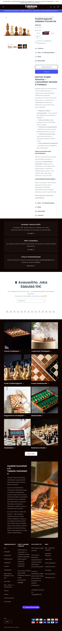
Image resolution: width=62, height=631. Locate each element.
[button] (3, 7)
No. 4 (39, 33)
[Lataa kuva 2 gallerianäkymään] (15, 46)
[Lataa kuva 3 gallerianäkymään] (20, 46)
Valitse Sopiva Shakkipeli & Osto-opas (9, 575)
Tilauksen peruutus (9, 598)
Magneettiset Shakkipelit (14, 415)
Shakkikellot (9, 448)
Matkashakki (36, 415)
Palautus (6, 594)
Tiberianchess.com (50, 577)
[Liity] (43, 301)
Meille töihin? (48, 559)
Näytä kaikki (31, 453)
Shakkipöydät (7, 570)
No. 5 (45, 33)
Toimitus (6, 590)
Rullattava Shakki (38, 448)
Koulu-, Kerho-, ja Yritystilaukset (8, 586)
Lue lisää (30, 233)
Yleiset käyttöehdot (50, 563)
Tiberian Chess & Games (13, 627)
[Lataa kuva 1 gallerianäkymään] (10, 46)
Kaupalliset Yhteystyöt (48, 554)
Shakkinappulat (8, 559)
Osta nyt (46, 71)
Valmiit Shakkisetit (11, 351)
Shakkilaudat (7, 555)
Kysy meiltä (7, 581)
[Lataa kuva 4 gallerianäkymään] (25, 46)
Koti (5, 548)
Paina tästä (30, 265)
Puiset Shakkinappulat (13, 383)
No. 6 (53, 33)
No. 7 (38, 37)
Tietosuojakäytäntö (50, 574)
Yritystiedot (48, 570)
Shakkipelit (7, 551)
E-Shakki (6, 566)
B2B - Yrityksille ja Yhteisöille (50, 549)
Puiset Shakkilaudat (39, 383)
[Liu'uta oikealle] (29, 46)
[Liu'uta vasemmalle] (6, 46)
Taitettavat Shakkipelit (40, 351)
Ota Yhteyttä (7, 601)
